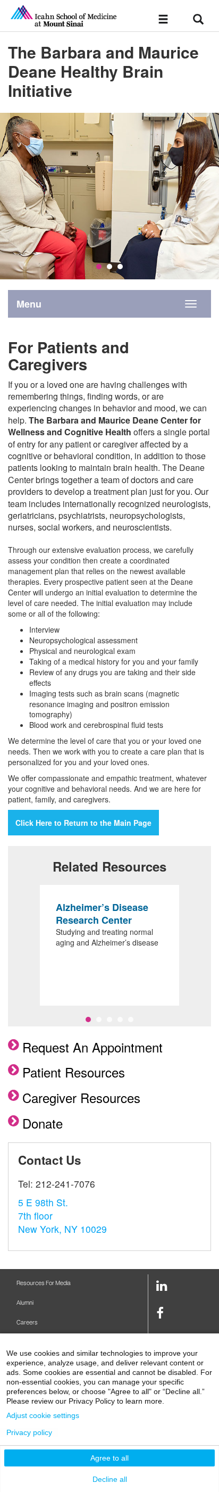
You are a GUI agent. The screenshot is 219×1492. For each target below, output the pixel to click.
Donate (42, 1123)
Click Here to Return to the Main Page (83, 822)
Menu (28, 304)
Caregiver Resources (81, 1097)
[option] (109, 196)
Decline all (109, 1479)
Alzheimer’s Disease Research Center (102, 913)
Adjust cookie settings (42, 1415)
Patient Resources (73, 1072)
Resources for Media (43, 1283)
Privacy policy (29, 1432)
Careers (27, 1322)
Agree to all (109, 1458)
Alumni (24, 1302)
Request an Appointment (92, 1047)
